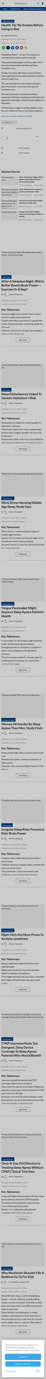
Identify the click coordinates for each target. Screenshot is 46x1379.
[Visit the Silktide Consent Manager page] (38, 1371)
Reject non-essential (23, 1364)
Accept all (23, 1357)
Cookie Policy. (35, 1350)
